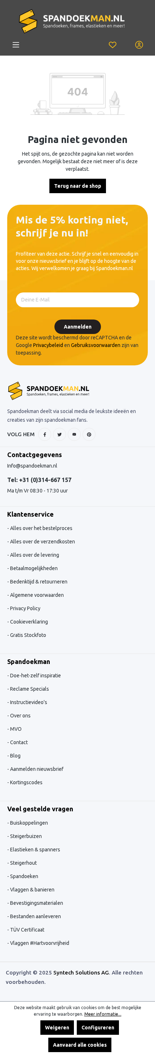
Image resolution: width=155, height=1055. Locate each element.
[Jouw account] (139, 45)
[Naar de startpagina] (71, 21)
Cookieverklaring (28, 622)
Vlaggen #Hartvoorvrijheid (39, 943)
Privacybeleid (48, 345)
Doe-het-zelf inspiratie (35, 675)
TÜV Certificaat (26, 930)
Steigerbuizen (25, 836)
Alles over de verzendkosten (42, 541)
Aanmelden (78, 327)
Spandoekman (28, 661)
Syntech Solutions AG (81, 972)
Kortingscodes (26, 782)
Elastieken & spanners (34, 849)
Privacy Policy (24, 608)
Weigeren (57, 1027)
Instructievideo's (28, 702)
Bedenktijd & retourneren (38, 582)
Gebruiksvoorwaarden (95, 345)
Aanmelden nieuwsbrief (36, 769)
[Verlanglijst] (112, 45)
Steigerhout (23, 863)
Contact (18, 742)
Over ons (20, 715)
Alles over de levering (34, 555)
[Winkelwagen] (125, 41)
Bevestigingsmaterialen (36, 903)
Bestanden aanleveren (35, 916)
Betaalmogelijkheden (33, 568)
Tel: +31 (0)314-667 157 (39, 480)
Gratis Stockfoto (27, 635)
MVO (15, 729)
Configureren (97, 1027)
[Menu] (16, 45)
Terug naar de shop (77, 186)
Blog (15, 756)
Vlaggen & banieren (31, 890)
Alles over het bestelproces (40, 528)
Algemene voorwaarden (36, 595)
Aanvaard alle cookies (80, 1045)
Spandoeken (23, 876)
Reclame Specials (29, 689)
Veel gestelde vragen (40, 808)
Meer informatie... (102, 1014)
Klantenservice (30, 514)
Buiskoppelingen (28, 823)
